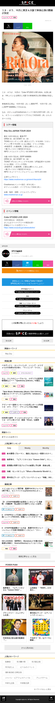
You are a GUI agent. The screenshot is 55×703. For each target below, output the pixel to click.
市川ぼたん (9, 667)
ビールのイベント (27, 667)
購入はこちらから (22, 234)
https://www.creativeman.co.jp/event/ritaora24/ (22, 179)
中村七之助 (9, 683)
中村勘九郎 (24, 683)
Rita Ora (8, 353)
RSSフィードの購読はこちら (28, 271)
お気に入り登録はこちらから (20, 201)
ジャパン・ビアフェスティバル (17, 677)
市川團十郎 (21, 661)
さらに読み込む (27, 647)
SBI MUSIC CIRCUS (13, 672)
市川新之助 (36, 661)
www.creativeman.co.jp (13, 194)
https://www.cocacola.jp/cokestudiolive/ (19, 227)
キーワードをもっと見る (42, 689)
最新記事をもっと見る (27, 556)
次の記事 (47, 341)
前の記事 (8, 341)
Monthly (46, 448)
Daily (9, 448)
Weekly (27, 448)
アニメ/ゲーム (42, 677)
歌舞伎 (8, 661)
